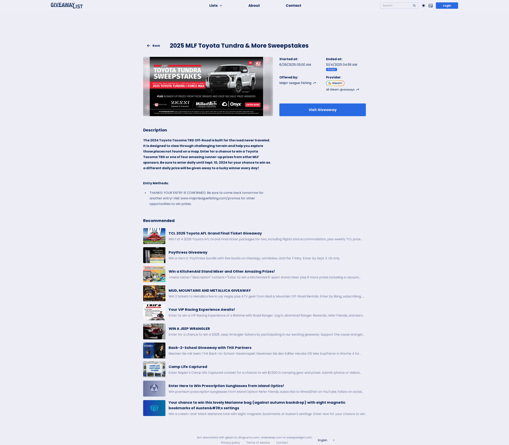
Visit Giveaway (323, 109)
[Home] (67, 5)
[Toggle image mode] (431, 5)
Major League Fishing (295, 83)
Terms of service (258, 443)
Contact (293, 5)
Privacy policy (230, 443)
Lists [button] (213, 5)
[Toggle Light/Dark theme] (423, 6)
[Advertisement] (254, 29)
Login (447, 6)
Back (156, 46)
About (254, 5)
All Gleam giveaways (340, 90)
